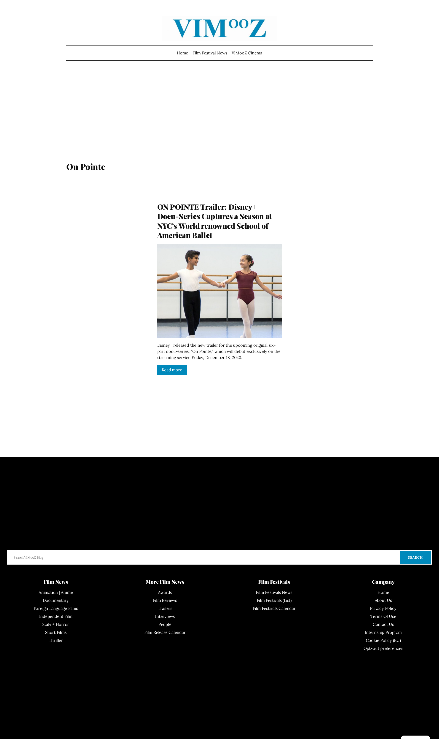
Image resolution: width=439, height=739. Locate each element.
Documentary (56, 600)
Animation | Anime (56, 592)
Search (415, 557)
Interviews (165, 616)
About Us (383, 600)
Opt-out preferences (383, 648)
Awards (165, 592)
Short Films (56, 632)
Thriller (56, 640)
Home (182, 53)
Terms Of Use (383, 616)
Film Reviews (165, 600)
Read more (172, 369)
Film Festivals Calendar (274, 608)
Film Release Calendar (164, 632)
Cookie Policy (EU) (383, 640)
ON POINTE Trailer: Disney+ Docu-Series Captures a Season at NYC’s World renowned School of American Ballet (214, 221)
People (164, 624)
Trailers (165, 608)
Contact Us (383, 624)
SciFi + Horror (55, 624)
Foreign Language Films (56, 608)
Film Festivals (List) (274, 600)
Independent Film (55, 616)
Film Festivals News (274, 592)
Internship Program (383, 632)
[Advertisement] (219, 113)
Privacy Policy (383, 608)
